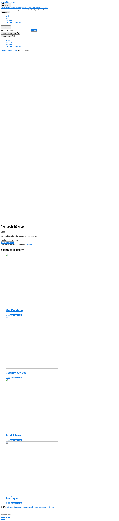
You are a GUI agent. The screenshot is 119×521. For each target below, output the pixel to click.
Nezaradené (12, 50)
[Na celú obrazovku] (6, 517)
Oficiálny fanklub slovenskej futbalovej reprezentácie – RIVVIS (24, 8)
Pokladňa (9, 20)
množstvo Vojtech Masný (10, 240)
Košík (8, 16)
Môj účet (9, 18)
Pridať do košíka (7, 242)
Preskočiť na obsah (8, 2)
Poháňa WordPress (8, 511)
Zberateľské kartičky (13, 22)
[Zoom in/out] (9, 517)
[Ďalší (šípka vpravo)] (4, 519)
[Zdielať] (4, 517)
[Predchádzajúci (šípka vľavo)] (2, 519)
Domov (4, 50)
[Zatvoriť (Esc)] (2, 517)
